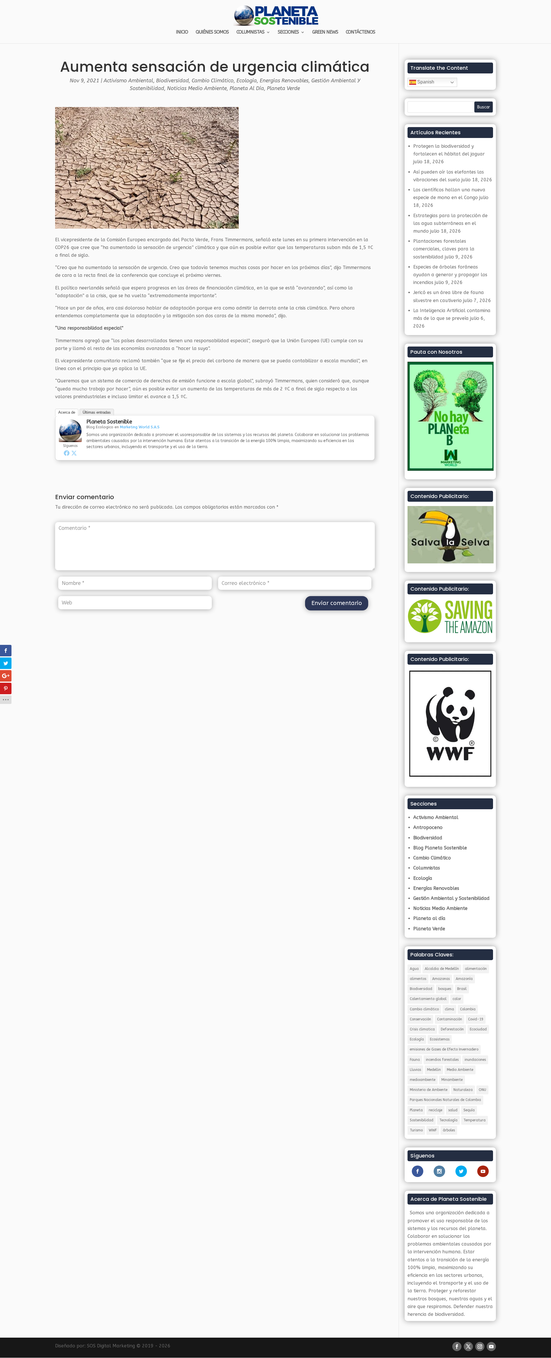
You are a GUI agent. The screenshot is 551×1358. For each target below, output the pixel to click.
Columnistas (426, 868)
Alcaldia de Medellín (442, 969)
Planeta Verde (283, 88)
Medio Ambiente (460, 1070)
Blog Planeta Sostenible (440, 848)
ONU (482, 1090)
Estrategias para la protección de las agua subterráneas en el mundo (450, 223)
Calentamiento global (428, 999)
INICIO (182, 32)
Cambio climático (424, 1009)
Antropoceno (428, 827)
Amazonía (464, 979)
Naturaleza (463, 1090)
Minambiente (452, 1080)
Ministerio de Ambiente (428, 1090)
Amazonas (441, 979)
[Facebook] (66, 453)
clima (449, 1009)
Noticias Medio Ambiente (197, 88)
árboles (449, 1130)
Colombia (468, 1009)
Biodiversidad (172, 80)
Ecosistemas (439, 1039)
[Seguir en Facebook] (456, 1346)
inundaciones (475, 1060)
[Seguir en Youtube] (491, 1346)
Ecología (246, 80)
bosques (444, 989)
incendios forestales (442, 1060)
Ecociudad (478, 1029)
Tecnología (448, 1120)
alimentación (476, 969)
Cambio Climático (213, 80)
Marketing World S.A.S (140, 427)
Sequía (469, 1110)
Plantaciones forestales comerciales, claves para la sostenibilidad (443, 248)
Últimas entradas (97, 412)
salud (452, 1110)
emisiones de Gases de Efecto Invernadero (444, 1049)
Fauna (415, 1060)
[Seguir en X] (468, 1346)
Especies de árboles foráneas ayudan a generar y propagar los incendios (450, 274)
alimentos (418, 979)
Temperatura (474, 1120)
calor (457, 999)
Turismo (416, 1130)
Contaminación (449, 1019)
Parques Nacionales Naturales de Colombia (445, 1100)
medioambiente (422, 1080)
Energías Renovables (284, 80)
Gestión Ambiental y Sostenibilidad (451, 898)
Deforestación (452, 1029)
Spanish (425, 81)
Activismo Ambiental (128, 80)
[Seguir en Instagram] (479, 1346)
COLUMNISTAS (250, 32)
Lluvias (415, 1070)
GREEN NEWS (325, 32)
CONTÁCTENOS (360, 32)
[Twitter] (74, 453)
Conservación (420, 1019)
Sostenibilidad (421, 1120)
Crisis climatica (422, 1029)
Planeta (416, 1110)
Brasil (462, 989)
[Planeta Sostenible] (70, 438)
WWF (433, 1130)
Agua (414, 969)
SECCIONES (288, 32)
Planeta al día (247, 88)
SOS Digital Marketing (111, 1346)
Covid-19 (475, 1019)
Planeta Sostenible (109, 422)
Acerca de (66, 412)
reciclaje (435, 1110)
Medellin (434, 1070)
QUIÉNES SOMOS (212, 32)
